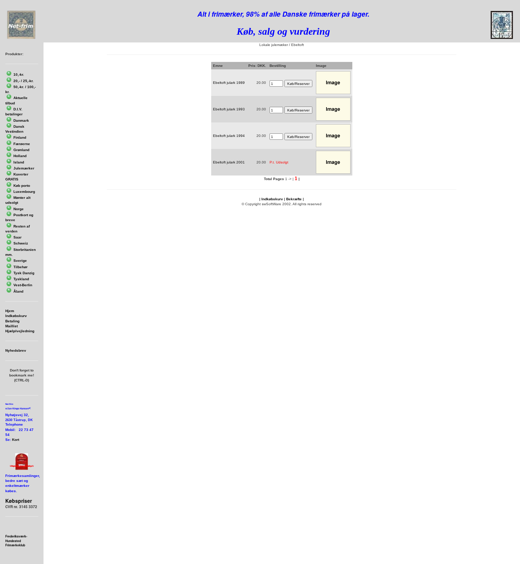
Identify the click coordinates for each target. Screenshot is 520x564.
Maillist (11, 326)
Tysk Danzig (23, 273)
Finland (19, 137)
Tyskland (21, 279)
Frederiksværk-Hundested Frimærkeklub (16, 540)
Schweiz (20, 243)
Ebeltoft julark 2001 (229, 162)
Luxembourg (24, 192)
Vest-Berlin (22, 285)
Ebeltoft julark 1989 (229, 83)
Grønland (21, 150)
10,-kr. (18, 74)
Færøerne (21, 144)
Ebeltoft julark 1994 (229, 136)
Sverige (20, 261)
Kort (15, 440)
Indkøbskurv (16, 316)
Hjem (9, 311)
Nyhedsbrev (15, 350)
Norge (18, 209)
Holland (20, 156)
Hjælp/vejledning (19, 331)
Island (18, 162)
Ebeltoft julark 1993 (229, 109)
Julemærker (23, 168)
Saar (17, 237)
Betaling (12, 321)
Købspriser (18, 500)
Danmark (21, 120)
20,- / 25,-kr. (23, 81)
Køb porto (21, 186)
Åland (18, 291)
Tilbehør (20, 267)
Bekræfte (294, 199)
